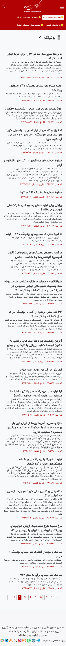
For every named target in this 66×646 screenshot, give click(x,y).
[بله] (33, 641)
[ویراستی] (6, 641)
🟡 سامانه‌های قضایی (54, 25)
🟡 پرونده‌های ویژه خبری (53, 17)
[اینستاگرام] (19, 641)
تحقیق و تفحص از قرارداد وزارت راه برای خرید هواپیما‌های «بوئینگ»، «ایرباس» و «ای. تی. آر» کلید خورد (34, 134)
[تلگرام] (38, 641)
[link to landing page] (33, 6)
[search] (3, 6)
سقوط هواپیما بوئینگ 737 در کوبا (41, 192)
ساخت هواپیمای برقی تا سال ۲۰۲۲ (40, 575)
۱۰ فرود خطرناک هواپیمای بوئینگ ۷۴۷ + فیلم (34, 234)
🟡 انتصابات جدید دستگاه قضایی (27, 17)
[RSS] (11, 641)
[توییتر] (15, 641)
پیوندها (61, 640)
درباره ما (44, 640)
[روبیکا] (2, 641)
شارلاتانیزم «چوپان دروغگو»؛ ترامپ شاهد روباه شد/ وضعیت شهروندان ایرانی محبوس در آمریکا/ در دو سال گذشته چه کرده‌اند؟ (33, 286)
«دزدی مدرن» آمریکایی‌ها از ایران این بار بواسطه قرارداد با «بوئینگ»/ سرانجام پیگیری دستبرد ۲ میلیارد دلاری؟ (34, 427)
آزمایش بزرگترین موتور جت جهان (41, 370)
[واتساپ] (29, 641)
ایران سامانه (25, 635)
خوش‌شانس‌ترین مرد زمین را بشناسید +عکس (33, 109)
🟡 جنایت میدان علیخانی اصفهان (29, 25)
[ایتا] (24, 641)
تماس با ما (53, 640)
